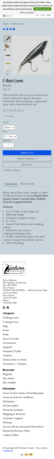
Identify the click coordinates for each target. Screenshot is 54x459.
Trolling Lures (11, 317)
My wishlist (9, 382)
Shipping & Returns (14, 414)
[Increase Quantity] (11, 145)
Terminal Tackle (12, 351)
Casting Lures (11, 321)
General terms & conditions (18, 397)
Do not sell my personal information (23, 426)
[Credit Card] (22, 454)
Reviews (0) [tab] (27, 183)
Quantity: (7, 140)
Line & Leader (11, 338)
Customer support (13, 418)
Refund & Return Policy (16, 430)
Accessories (9, 342)
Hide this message (42, 9)
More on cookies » (27, 12)
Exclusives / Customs (15, 363)
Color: (6, 122)
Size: (5, 131)
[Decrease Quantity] (5, 145)
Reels (6, 330)
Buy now (27, 164)
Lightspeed (8, 450)
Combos (7, 355)
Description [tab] (10, 183)
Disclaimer (9, 401)
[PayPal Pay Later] (31, 454)
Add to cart (27, 152)
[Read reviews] (12, 110)
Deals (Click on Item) (15, 359)
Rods (5, 334)
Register (7, 374)
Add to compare (12, 170)
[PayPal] (26, 454)
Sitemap (7, 422)
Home (6, 24)
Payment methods (13, 409)
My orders (9, 378)
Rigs (5, 326)
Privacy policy (11, 405)
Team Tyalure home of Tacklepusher (23, 393)
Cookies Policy (11, 434)
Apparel (7, 347)
